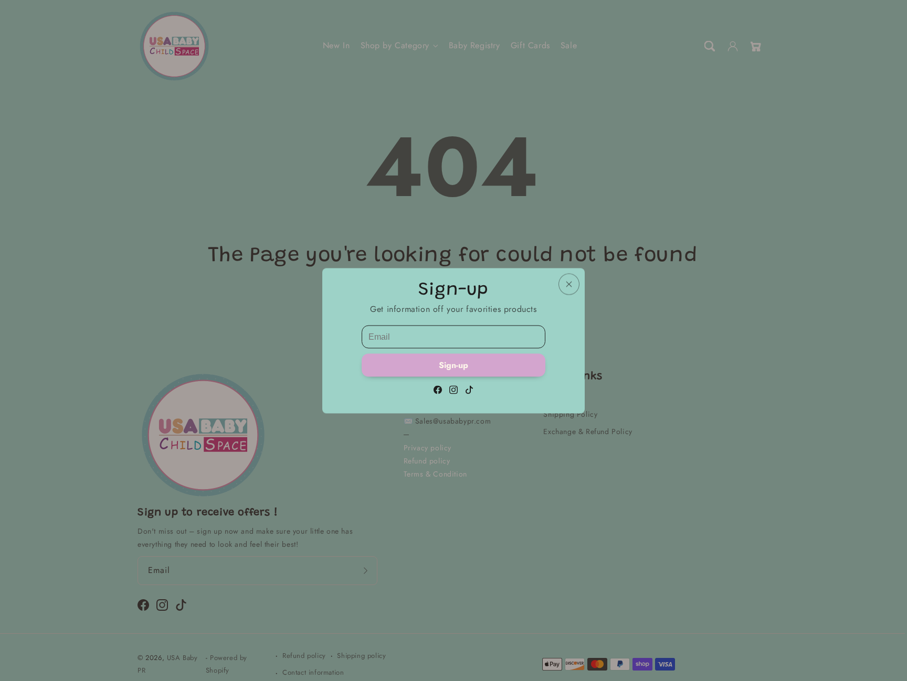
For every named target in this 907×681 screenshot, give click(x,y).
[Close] (568, 284)
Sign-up (453, 365)
